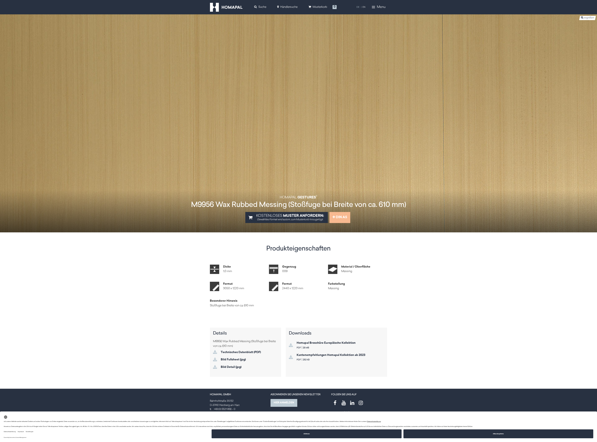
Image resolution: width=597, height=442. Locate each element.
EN (364, 7)
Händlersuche (289, 7)
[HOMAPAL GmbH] (226, 7)
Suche (262, 7)
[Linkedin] (352, 403)
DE (357, 7)
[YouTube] (343, 403)
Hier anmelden (284, 403)
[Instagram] (361, 403)
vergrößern (589, 18)
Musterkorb (320, 7)
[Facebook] (335, 403)
